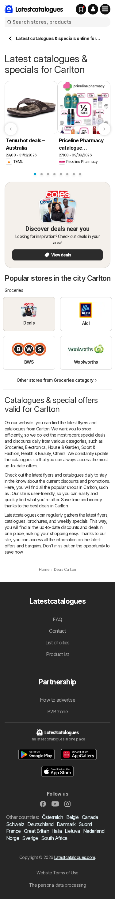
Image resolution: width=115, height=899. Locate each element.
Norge (12, 838)
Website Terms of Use (57, 872)
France (13, 831)
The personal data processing (57, 885)
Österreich (52, 817)
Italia (57, 831)
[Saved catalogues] (81, 9)
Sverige (30, 838)
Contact (57, 631)
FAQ (57, 619)
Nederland (93, 831)
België (72, 817)
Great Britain (36, 831)
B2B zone (57, 711)
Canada (90, 817)
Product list (57, 654)
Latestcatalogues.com (74, 857)
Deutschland (40, 824)
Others (59, 453)
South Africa (54, 838)
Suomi (85, 824)
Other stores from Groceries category (55, 380)
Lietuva (72, 831)
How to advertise (57, 700)
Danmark (66, 824)
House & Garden (63, 447)
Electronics (35, 447)
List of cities (57, 642)
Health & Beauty (36, 453)
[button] (93, 9)
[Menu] (105, 9)
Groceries (14, 447)
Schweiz (15, 824)
